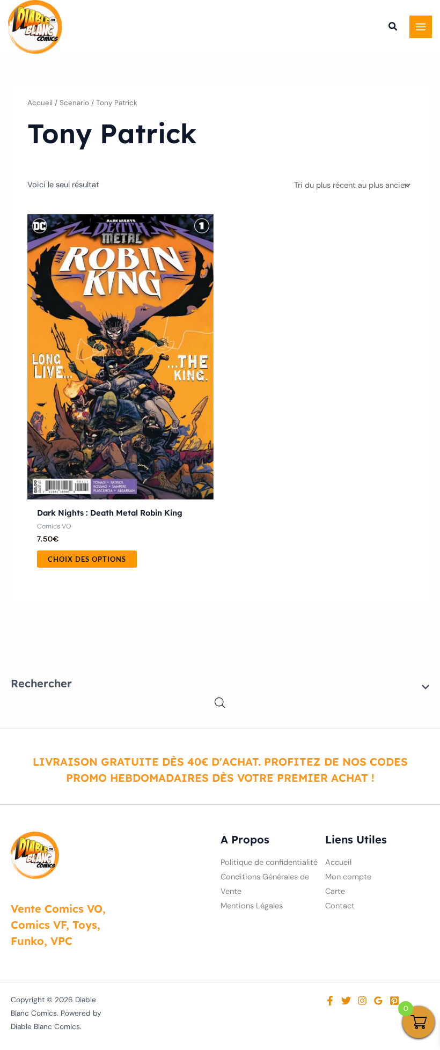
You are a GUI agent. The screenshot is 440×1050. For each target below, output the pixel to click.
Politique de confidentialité (269, 862)
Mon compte (348, 877)
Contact (340, 906)
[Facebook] (330, 1000)
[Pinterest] (394, 1000)
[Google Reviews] (378, 1000)
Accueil (40, 102)
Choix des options (87, 559)
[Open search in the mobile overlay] (220, 703)
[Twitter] (346, 1000)
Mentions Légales (252, 906)
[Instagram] (362, 1000)
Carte (335, 891)
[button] (393, 27)
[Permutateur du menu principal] (420, 27)
